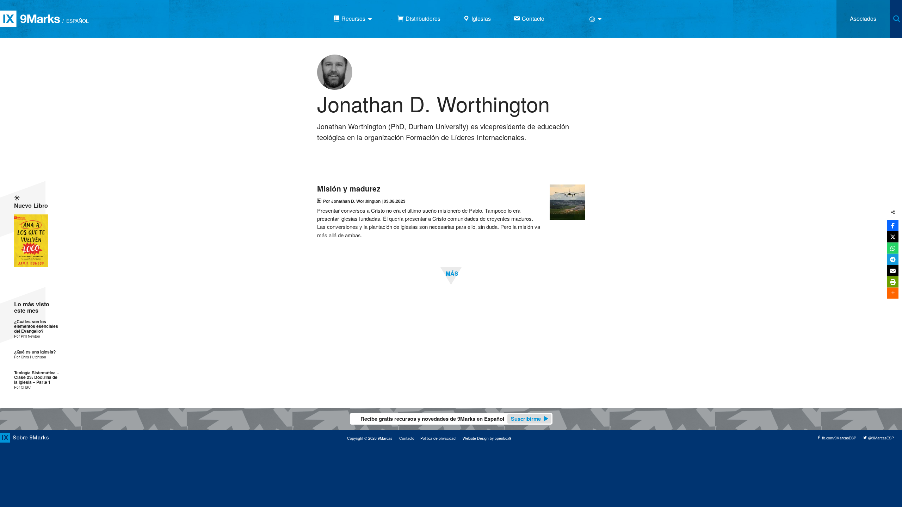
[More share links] (892, 293)
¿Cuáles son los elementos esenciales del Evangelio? (36, 326)
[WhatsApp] (892, 248)
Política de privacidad (438, 438)
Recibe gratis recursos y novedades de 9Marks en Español (450, 419)
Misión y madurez (349, 188)
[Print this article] (892, 281)
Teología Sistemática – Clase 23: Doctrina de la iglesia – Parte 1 (36, 377)
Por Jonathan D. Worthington (352, 201)
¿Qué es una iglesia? (35, 352)
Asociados (863, 18)
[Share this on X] (892, 236)
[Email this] (892, 270)
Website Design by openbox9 (487, 438)
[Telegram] (892, 259)
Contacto (406, 438)
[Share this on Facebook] (892, 225)
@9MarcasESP (880, 437)
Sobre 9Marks (31, 437)
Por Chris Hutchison (30, 356)
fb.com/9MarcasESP (838, 437)
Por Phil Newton (27, 336)
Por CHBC (22, 387)
